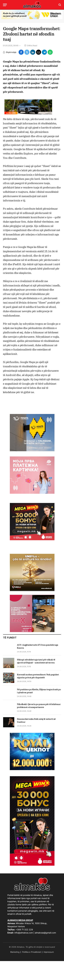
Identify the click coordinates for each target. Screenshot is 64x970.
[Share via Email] (38, 52)
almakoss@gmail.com (45, 932)
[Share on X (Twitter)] (26, 52)
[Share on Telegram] (44, 52)
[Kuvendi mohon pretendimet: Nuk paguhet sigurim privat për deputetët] (8, 678)
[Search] (59, 4)
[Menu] (5, 4)
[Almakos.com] (32, 4)
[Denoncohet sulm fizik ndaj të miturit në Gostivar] (8, 722)
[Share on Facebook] (21, 52)
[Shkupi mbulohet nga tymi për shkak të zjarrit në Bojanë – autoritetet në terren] (8, 663)
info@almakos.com (23, 932)
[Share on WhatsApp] (50, 52)
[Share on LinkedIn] (32, 52)
